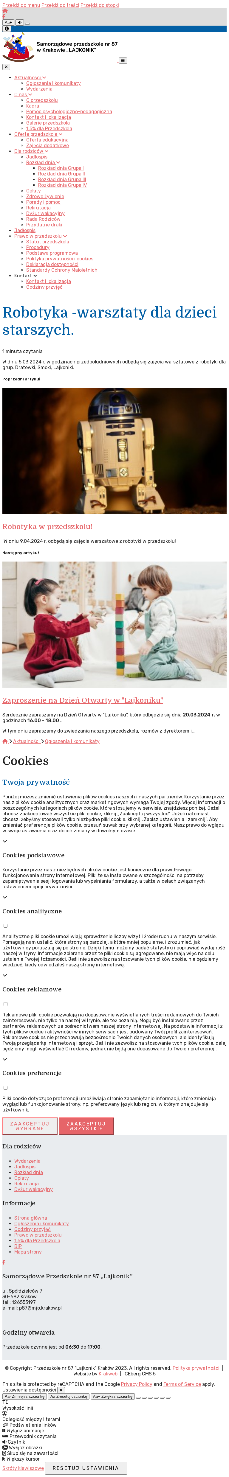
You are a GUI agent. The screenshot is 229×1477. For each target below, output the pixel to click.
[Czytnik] (20, 22)
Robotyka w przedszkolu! (47, 527)
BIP (18, 1246)
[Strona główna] (5, 11)
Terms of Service (182, 1384)
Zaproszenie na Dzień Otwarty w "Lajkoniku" (82, 700)
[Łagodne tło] (168, 1398)
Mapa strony (28, 1252)
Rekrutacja (26, 1184)
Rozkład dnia (28, 1172)
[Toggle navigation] (123, 60)
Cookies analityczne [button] (32, 911)
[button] (5, 926)
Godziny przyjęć (32, 1229)
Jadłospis (24, 1167)
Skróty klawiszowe (23, 1468)
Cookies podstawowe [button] (33, 855)
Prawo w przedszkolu (38, 1235)
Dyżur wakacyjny (33, 1189)
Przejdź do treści (60, 5)
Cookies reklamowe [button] (31, 989)
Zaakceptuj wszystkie (86, 1126)
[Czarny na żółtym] (162, 1398)
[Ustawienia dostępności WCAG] (6, 29)
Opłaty (21, 1178)
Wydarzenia (27, 1161)
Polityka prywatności (196, 1368)
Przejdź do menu (21, 5)
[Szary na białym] (150, 1398)
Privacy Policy (136, 1384)
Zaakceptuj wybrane (30, 1126)
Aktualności (27, 741)
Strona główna (30, 1218)
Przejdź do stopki (100, 5)
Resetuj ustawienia (86, 1468)
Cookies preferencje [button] (31, 1073)
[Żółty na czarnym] (27, 24)
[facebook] (3, 16)
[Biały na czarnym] (144, 1398)
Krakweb (108, 1374)
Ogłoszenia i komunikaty (72, 741)
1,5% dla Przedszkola (37, 1240)
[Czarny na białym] (156, 1398)
